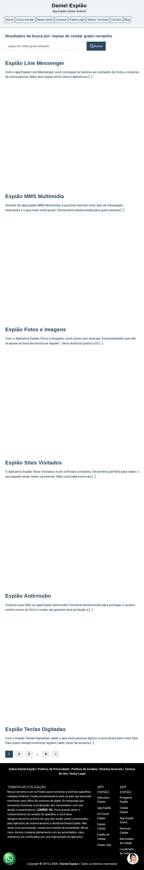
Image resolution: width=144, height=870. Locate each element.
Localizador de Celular (127, 851)
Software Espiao (103, 816)
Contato (116, 19)
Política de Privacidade (53, 769)
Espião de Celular (103, 837)
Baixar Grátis (45, 19)
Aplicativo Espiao (103, 800)
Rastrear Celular (125, 831)
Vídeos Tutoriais (98, 19)
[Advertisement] (72, 111)
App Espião (104, 808)
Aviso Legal (78, 773)
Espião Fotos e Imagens (35, 329)
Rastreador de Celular (127, 841)
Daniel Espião (69, 5)
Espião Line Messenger (34, 63)
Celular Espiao (124, 810)
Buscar (98, 46)
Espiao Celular (101, 826)
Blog (127, 19)
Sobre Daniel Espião (22, 769)
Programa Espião (126, 800)
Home (9, 19)
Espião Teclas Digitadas (35, 729)
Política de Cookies (84, 769)
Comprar (61, 19)
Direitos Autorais (111, 769)
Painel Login (77, 19)
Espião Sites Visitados (33, 463)
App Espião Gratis (127, 820)
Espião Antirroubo (28, 596)
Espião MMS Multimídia (34, 196)
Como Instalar (25, 19)
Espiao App (104, 845)
